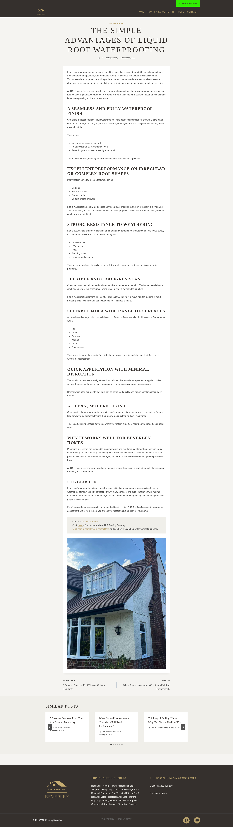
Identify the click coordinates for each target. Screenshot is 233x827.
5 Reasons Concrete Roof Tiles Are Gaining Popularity (84, 685)
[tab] (111, 744)
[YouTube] (197, 820)
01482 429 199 (188, 3)
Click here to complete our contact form (90, 529)
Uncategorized (116, 23)
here (80, 525)
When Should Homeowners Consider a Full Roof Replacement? (146, 685)
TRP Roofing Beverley (109, 58)
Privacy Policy (107, 819)
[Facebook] (186, 820)
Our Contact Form (158, 793)
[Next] (183, 727)
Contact (192, 12)
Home (141, 12)
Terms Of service (125, 819)
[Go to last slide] (50, 727)
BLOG (181, 12)
